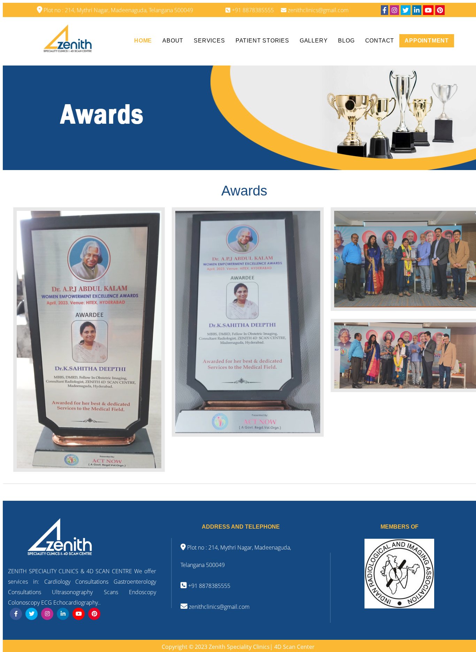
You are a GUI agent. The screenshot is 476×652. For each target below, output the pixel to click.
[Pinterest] (440, 10)
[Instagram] (394, 10)
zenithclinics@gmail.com (218, 607)
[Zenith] (68, 40)
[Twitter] (405, 10)
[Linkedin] (416, 10)
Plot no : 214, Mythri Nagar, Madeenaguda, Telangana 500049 (117, 10)
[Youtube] (428, 10)
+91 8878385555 (208, 586)
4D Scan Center (294, 647)
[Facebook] (384, 10)
